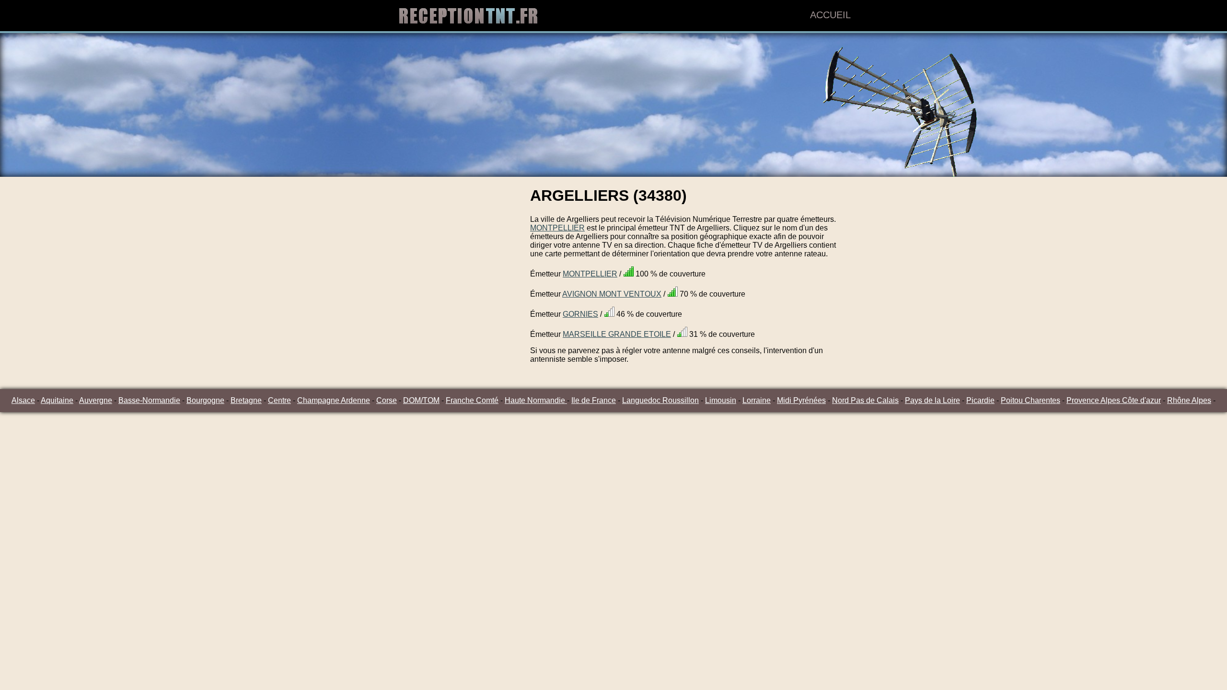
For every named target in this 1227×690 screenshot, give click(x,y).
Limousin (720, 400)
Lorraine (756, 400)
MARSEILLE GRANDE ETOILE (617, 334)
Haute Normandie (536, 400)
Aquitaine (57, 400)
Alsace (23, 400)
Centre (279, 400)
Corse (386, 400)
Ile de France (593, 400)
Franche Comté (472, 400)
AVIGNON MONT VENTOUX (611, 294)
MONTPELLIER (557, 228)
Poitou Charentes (1030, 400)
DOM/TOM (421, 400)
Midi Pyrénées (801, 400)
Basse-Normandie (149, 400)
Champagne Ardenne (333, 400)
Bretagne (246, 400)
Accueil (830, 15)
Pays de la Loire (932, 400)
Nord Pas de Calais (865, 400)
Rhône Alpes (1189, 400)
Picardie (980, 400)
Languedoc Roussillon (660, 400)
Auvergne (95, 400)
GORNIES (580, 314)
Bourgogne (205, 400)
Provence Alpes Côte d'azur (1113, 400)
